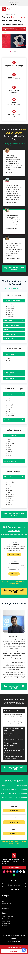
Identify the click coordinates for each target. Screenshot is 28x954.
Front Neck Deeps (9, 334)
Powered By (10, 941)
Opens (6, 329)
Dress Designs (8, 420)
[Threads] (20, 871)
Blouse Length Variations (11, 325)
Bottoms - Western (10, 461)
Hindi (14, 818)
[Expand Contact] (24, 950)
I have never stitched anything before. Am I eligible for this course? (14, 750)
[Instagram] (4, 871)
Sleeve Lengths (9, 354)
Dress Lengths (8, 394)
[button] (25, 8)
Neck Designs (8, 320)
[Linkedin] (17, 871)
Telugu (14, 829)
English (14, 806)
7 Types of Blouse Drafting (12, 300)
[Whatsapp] (14, 875)
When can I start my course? (14, 739)
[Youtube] (7, 871)
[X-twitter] (24, 871)
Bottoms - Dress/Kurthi (11, 435)
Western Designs (9, 477)
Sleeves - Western (9, 378)
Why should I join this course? (14, 711)
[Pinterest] (10, 871)
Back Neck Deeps (9, 338)
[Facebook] (14, 871)
